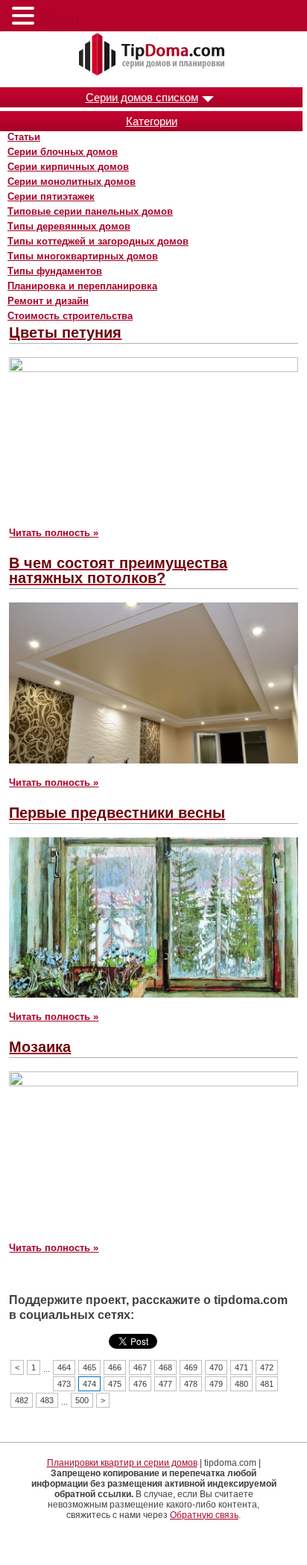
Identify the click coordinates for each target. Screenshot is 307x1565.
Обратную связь (204, 1515)
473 (64, 1383)
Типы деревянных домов (68, 226)
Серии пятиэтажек (51, 196)
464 (64, 1367)
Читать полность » (53, 532)
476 (140, 1383)
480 (241, 1383)
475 (114, 1383)
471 (241, 1367)
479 (216, 1383)
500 (82, 1400)
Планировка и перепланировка (82, 286)
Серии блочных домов (62, 151)
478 (190, 1383)
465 (89, 1367)
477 (165, 1383)
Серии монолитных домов (71, 181)
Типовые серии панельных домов (90, 211)
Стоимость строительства (70, 315)
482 (21, 1400)
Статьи (23, 136)
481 (266, 1383)
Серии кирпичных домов (68, 166)
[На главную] (153, 55)
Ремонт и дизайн (48, 300)
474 (89, 1383)
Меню (59, 18)
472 (266, 1367)
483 (47, 1400)
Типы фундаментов (54, 271)
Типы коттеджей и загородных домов (98, 241)
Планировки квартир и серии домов (122, 1463)
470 (216, 1367)
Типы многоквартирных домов (82, 256)
